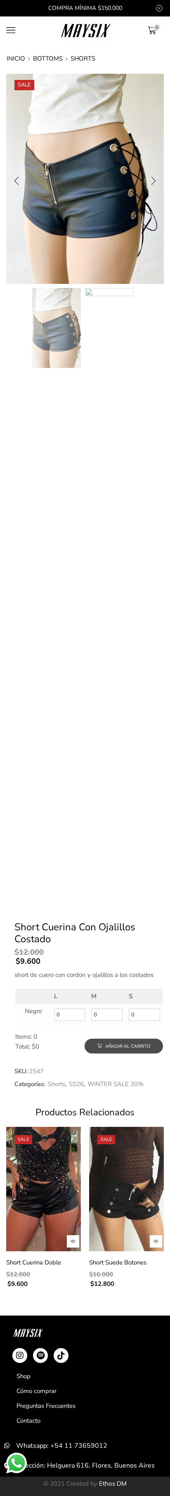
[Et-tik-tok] (61, 1355)
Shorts (83, 58)
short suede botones (117, 1262)
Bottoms (48, 58)
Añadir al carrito (127, 1046)
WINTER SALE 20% (115, 1084)
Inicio (16, 58)
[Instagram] (19, 1355)
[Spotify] (40, 1355)
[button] (16, 181)
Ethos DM (113, 1483)
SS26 (76, 1084)
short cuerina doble (33, 1262)
